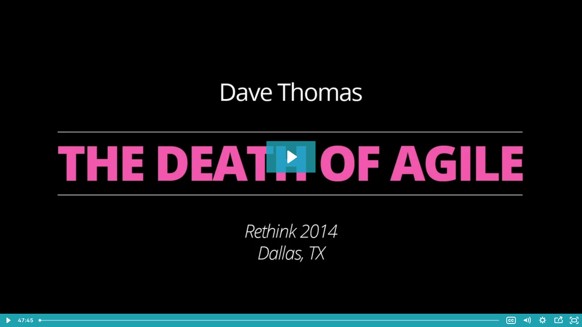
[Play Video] (8, 320)
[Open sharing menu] (558, 320)
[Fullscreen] (574, 320)
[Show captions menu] (511, 320)
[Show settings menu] (542, 320)
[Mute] (527, 320)
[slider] (269, 320)
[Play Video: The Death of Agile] (291, 157)
